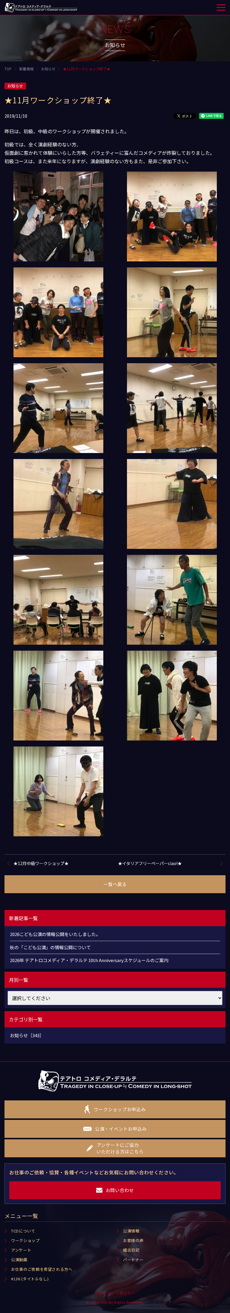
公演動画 (19, 1259)
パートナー (133, 1259)
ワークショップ (25, 1240)
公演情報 (131, 1231)
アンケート (21, 1250)
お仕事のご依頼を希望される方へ (41, 1269)
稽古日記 (131, 1250)
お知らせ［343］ (27, 1035)
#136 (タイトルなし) (30, 1279)
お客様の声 (133, 1240)
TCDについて (23, 1231)
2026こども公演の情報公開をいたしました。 (55, 934)
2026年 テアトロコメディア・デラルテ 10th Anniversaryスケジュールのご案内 (89, 960)
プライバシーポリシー (115, 1293)
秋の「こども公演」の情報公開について (50, 947)
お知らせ (15, 86)
